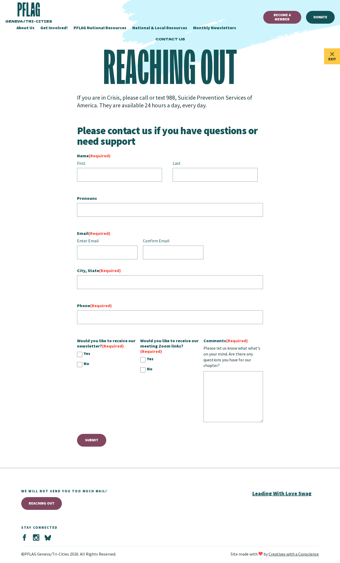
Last (177, 163)
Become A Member (282, 17)
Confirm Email (156, 240)
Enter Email (88, 240)
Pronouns (87, 198)
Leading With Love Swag (282, 493)
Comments (225, 340)
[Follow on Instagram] (36, 538)
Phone (94, 305)
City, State (99, 270)
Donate (320, 17)
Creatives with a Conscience (294, 554)
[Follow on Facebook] (24, 538)
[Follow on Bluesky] (48, 538)
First (81, 163)
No (86, 363)
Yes (87, 353)
